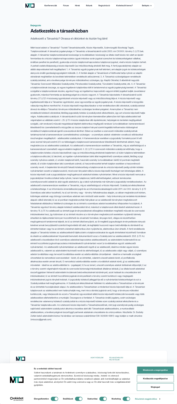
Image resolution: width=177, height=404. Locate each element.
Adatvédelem (97, 358)
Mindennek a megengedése (155, 370)
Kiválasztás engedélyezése (155, 378)
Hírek (77, 5)
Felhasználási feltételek (116, 359)
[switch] (78, 399)
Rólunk (89, 5)
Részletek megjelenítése (146, 399)
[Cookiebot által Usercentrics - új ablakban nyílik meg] (16, 399)
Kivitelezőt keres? (124, 5)
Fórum (66, 5)
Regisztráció (104, 5)
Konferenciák (50, 5)
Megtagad (155, 387)
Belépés (147, 5)
